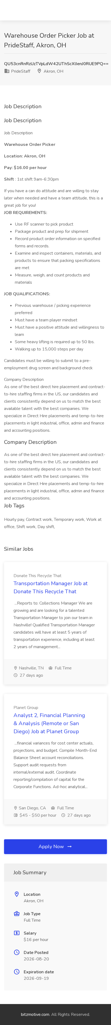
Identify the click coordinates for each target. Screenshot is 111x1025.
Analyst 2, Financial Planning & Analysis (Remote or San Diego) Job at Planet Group (49, 723)
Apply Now (52, 846)
